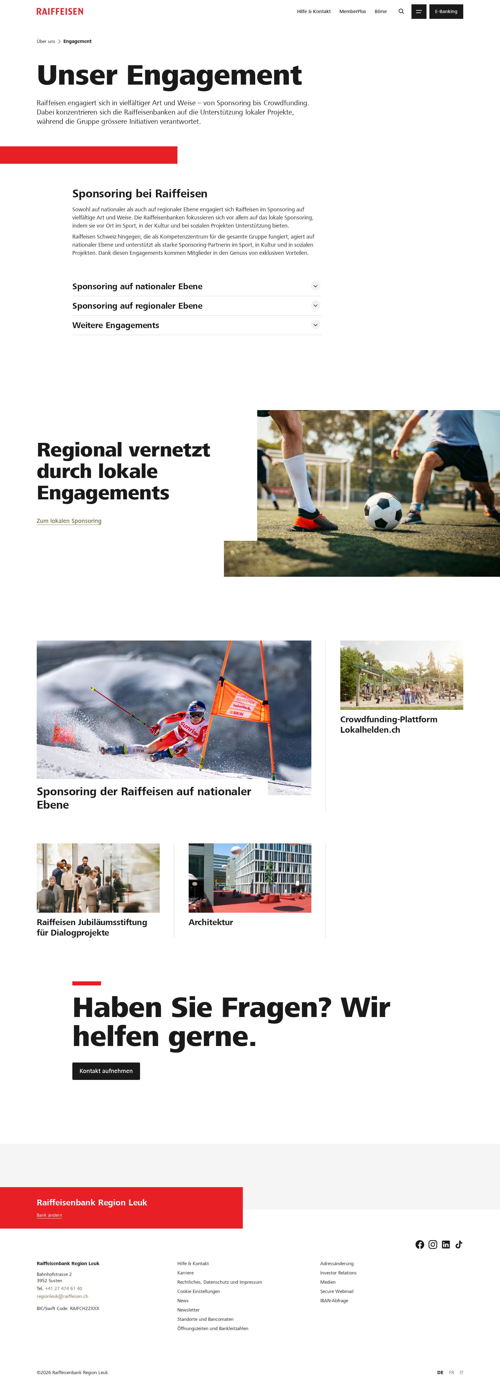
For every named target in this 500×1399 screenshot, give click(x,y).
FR (451, 1372)
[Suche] (401, 11)
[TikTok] (459, 1244)
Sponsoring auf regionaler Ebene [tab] (137, 306)
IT (461, 1372)
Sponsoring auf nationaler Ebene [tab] (137, 286)
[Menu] (419, 11)
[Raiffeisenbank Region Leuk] (59, 11)
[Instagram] (433, 1244)
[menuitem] (314, 11)
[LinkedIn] (446, 1244)
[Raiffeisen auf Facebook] (420, 1244)
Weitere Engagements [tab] (115, 325)
